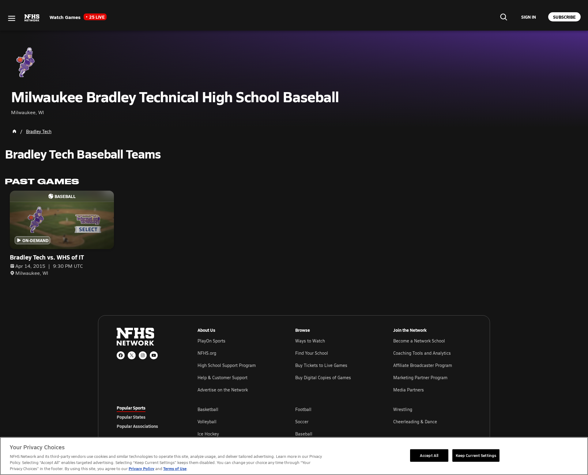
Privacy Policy (141, 468)
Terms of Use (175, 468)
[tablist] (147, 417)
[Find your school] (503, 16)
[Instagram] (143, 355)
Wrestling (402, 409)
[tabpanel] (334, 421)
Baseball (303, 434)
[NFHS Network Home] (32, 18)
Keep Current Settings (476, 455)
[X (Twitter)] (132, 355)
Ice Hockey (208, 434)
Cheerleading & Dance (415, 422)
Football (303, 409)
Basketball (208, 409)
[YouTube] (154, 355)
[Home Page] (14, 131)
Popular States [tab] (131, 417)
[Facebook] (121, 355)
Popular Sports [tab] (131, 408)
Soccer (301, 422)
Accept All (429, 455)
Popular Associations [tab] (137, 426)
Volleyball (207, 422)
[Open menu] (11, 18)
